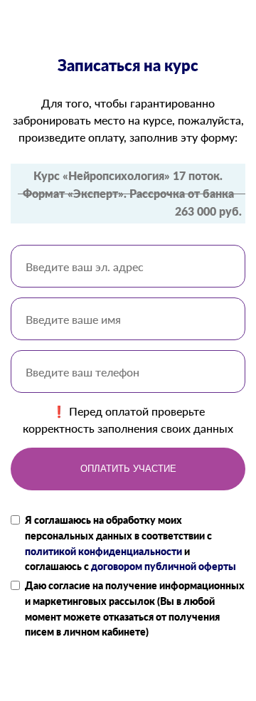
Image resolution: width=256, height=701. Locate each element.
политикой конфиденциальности (103, 551)
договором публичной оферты (163, 566)
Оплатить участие (128, 468)
